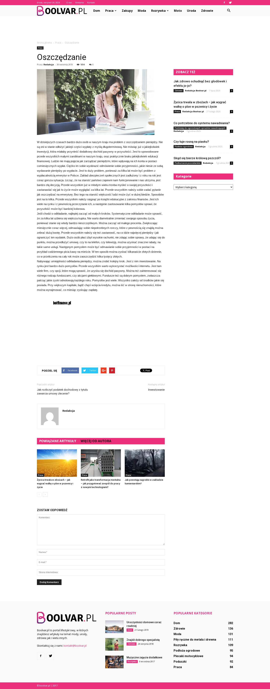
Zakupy (127, 11)
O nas (69, 2)
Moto (178, 11)
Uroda (191, 11)
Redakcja (49, 64)
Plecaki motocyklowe (188, 656)
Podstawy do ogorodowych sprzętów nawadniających (200, 128)
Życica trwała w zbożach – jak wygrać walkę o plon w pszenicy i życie (55, 483)
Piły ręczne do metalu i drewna (195, 639)
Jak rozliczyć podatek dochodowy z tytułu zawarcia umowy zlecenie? (62, 391)
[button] (228, 10)
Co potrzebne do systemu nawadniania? (202, 123)
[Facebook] (224, 2)
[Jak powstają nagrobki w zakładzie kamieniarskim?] (145, 463)
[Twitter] (230, 2)
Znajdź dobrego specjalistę (143, 639)
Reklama (79, 2)
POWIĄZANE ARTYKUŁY (57, 441)
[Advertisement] (135, 29)
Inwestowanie (156, 389)
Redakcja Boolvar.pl (195, 90)
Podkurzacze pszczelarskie (187, 163)
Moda (142, 11)
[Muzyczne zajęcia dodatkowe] (114, 662)
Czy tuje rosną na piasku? (191, 141)
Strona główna (44, 42)
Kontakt (91, 2)
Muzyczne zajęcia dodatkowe (144, 657)
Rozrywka (158, 11)
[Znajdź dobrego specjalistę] (114, 644)
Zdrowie (207, 11)
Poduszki (180, 661)
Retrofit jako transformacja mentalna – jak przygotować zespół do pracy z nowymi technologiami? (100, 483)
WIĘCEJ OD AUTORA (96, 441)
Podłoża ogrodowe (184, 146)
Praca (109, 11)
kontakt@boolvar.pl (75, 645)
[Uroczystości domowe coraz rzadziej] (114, 626)
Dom (96, 11)
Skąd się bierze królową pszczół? (197, 158)
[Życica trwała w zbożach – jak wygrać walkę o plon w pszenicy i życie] (57, 463)
